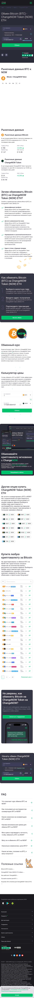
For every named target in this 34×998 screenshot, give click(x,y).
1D (2, 83)
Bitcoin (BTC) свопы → (7, 869)
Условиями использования (19, 989)
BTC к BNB (9, 635)
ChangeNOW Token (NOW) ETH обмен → (12, 872)
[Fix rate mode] (20, 39)
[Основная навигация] (30, 2)
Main (3, 7)
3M (13, 83)
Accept (17, 995)
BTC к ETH (8, 591)
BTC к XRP (8, 644)
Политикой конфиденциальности (11, 991)
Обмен (17, 45)
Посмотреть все (26, 677)
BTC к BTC (10, 586)
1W (6, 83)
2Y (19, 83)
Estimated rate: (8, 35)
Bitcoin (15, 7)
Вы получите (6, 38)
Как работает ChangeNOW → (9, 875)
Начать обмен (17, 317)
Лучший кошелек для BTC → (9, 878)
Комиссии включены (9, 32)
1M (9, 83)
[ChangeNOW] (4, 3)
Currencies (8, 7)
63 (12, 677)
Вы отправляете (7, 28)
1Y (16, 83)
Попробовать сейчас (17, 472)
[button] (27, 29)
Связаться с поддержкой (17, 717)
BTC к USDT (10, 604)
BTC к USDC (10, 653)
